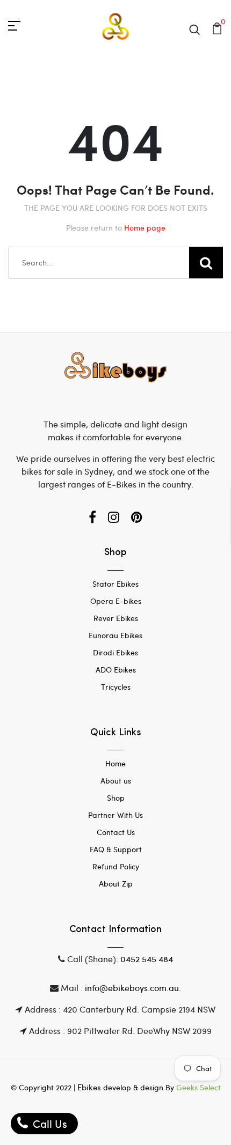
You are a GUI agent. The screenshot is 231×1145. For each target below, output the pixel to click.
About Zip (116, 883)
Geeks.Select (198, 1087)
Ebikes (89, 1087)
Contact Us (116, 832)
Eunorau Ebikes (115, 635)
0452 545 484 (146, 958)
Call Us (48, 1123)
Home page (144, 228)
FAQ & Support (116, 849)
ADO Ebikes (116, 669)
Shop (116, 798)
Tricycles (116, 687)
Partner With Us (115, 815)
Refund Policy (115, 866)
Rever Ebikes (115, 618)
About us (115, 780)
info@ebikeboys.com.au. (133, 987)
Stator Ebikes (115, 584)
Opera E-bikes (115, 601)
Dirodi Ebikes (115, 652)
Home (115, 763)
